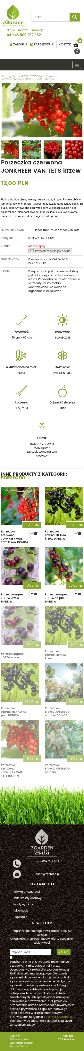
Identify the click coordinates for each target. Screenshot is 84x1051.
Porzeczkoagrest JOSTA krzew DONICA (12, 598)
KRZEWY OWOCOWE (41, 238)
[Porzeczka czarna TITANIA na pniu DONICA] (20, 682)
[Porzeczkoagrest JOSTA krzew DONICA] (20, 566)
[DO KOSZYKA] (34, 533)
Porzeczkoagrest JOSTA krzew (12, 656)
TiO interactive (66, 1039)
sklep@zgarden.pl (47, 874)
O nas (11, 30)
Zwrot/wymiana (23, 904)
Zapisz (63, 952)
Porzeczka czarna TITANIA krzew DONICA (55, 535)
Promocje (37, 30)
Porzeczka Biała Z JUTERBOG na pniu (57, 768)
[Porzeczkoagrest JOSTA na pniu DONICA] (64, 566)
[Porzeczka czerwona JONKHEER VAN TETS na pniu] (20, 739)
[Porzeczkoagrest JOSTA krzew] (20, 625)
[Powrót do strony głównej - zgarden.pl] (13, 15)
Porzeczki (13, 478)
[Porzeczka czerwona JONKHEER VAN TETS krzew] (42, 110)
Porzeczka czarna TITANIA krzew (55, 655)
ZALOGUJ (20, 44)
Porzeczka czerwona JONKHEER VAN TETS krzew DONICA (14, 536)
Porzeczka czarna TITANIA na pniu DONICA (14, 712)
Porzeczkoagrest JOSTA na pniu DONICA (56, 598)
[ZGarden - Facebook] (77, 51)
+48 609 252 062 (26, 35)
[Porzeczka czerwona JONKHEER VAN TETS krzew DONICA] (20, 506)
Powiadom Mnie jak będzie (53, 251)
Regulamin (20, 917)
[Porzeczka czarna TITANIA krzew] (64, 625)
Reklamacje (20, 910)
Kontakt (23, 30)
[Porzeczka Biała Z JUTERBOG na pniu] (64, 739)
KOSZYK (69, 44)
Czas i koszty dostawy (27, 898)
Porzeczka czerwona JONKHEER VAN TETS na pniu (11, 770)
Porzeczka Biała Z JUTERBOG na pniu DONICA (57, 712)
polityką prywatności (59, 1017)
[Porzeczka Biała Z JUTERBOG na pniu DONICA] (64, 682)
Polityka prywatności (26, 892)
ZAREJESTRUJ (44, 44)
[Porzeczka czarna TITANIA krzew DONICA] (64, 506)
